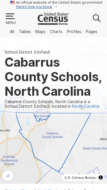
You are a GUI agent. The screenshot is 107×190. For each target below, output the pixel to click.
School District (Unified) (28, 52)
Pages (91, 31)
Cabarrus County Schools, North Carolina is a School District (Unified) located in (52, 104)
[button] (10, 19)
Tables (25, 31)
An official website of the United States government (59, 2)
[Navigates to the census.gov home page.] (53, 22)
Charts (56, 31)
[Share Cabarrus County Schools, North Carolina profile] (8, 176)
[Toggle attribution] (100, 177)
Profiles (74, 31)
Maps (40, 31)
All (12, 31)
